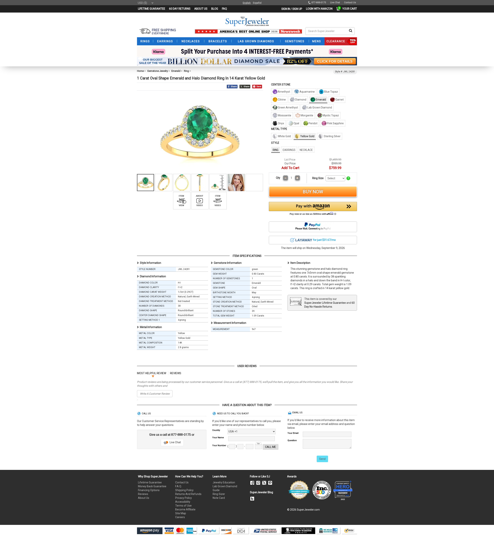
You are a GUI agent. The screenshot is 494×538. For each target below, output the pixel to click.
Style (275, 142)
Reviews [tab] (175, 373)
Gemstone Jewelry (157, 70)
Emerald (175, 70)
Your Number (219, 445)
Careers (180, 517)
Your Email (293, 433)
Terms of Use (183, 505)
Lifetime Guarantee (150, 482)
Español (257, 3)
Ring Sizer (219, 494)
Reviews (143, 494)
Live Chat (175, 442)
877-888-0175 (318, 2)
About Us (143, 497)
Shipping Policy (184, 490)
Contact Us (182, 482)
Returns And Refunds (188, 494)
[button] (313, 209)
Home (140, 70)
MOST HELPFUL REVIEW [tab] (151, 373)
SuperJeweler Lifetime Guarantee (325, 302)
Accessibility (182, 501)
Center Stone (280, 84)
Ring (186, 70)
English (247, 3)
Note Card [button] (219, 497)
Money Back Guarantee (152, 486)
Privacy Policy (183, 497)
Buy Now (313, 191)
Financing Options (149, 490)
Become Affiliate (185, 509)
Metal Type (279, 128)
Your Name (218, 437)
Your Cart (348, 8)
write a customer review (155, 393)
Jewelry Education (224, 482)
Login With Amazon (319, 8)
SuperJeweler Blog (261, 492)
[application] (485, 528)
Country (216, 430)
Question (292, 440)
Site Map (180, 513)
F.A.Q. (178, 486)
